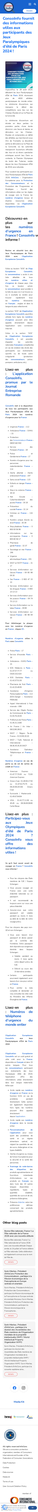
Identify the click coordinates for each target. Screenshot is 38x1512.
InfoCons (15, 177)
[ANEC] (29, 1413)
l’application (20, 1116)
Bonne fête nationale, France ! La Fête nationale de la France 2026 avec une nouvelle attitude (19, 1233)
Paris (7, 414)
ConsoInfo (27, 235)
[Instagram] (23, 1388)
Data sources (8, 1472)
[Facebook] (14, 1388)
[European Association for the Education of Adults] (19, 1413)
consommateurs (17, 359)
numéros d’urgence (14, 198)
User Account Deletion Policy (14, 1486)
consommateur (14, 274)
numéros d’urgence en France (19, 231)
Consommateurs (19, 440)
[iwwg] (8, 1413)
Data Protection (9, 1463)
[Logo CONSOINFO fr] (9, 7)
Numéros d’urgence (14, 638)
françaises (18, 345)
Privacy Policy (17, 1510)
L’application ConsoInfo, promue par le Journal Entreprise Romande (19, 384)
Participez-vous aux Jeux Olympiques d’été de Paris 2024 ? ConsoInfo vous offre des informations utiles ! (19, 835)
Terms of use (8, 1481)
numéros (15, 300)
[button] (35, 4)
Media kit (6, 1477)
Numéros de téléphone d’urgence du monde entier (19, 1018)
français (11, 303)
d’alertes (21, 1202)
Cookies (6, 1467)
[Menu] (30, 4)
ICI (23, 629)
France (24, 417)
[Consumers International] (22, 1500)
